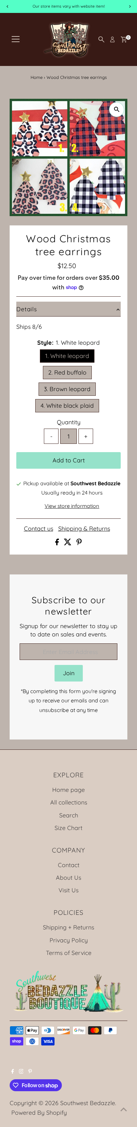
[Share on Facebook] (58, 543)
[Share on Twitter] (68, 543)
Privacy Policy (69, 940)
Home (37, 77)
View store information (72, 506)
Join (68, 673)
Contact (68, 864)
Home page (68, 789)
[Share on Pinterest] (79, 543)
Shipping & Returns (84, 529)
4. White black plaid (67, 405)
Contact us (38, 529)
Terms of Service (68, 952)
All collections (68, 802)
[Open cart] (123, 39)
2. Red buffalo (67, 372)
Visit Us (68, 890)
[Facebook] (13, 1071)
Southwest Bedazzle (87, 1102)
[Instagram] (21, 1071)
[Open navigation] (16, 39)
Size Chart (68, 827)
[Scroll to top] (123, 1108)
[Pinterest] (30, 1071)
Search (68, 815)
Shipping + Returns (68, 927)
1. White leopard (67, 355)
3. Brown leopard (67, 388)
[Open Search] (101, 39)
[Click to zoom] (116, 109)
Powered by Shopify (39, 1112)
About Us (68, 877)
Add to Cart (69, 460)
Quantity (68, 422)
